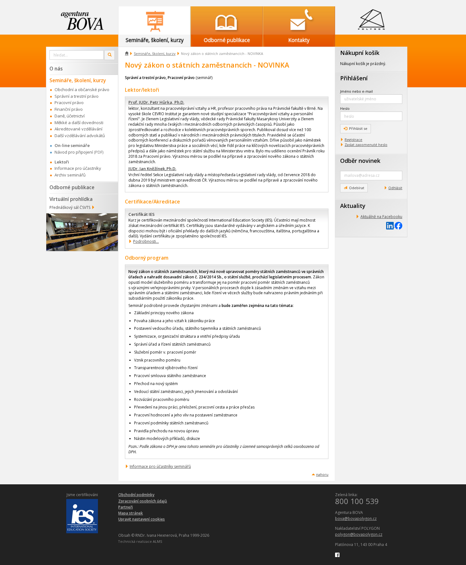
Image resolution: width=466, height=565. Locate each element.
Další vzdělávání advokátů (80, 135)
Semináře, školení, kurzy (155, 53)
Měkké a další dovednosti (79, 122)
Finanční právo (69, 109)
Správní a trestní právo (77, 96)
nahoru (322, 474)
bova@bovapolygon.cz (356, 518)
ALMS (157, 541)
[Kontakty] (299, 20)
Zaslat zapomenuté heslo (366, 144)
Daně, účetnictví (70, 116)
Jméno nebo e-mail (356, 91)
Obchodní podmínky (136, 494)
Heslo (345, 108)
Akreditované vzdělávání (78, 129)
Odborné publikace (71, 187)
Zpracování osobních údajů (142, 501)
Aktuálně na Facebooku (381, 216)
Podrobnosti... (146, 241)
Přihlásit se (358, 128)
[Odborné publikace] (227, 20)
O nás (56, 68)
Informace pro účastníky (78, 168)
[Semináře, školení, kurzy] (154, 20)
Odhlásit (395, 187)
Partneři (125, 507)
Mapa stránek (130, 513)
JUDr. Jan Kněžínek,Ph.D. (152, 168)
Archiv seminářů (70, 175)
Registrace (353, 139)
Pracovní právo (69, 102)
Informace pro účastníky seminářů (160, 466)
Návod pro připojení (74, 152)
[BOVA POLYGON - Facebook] (337, 554)
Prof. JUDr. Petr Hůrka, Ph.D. (156, 102)
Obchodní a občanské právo (82, 89)
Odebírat (356, 187)
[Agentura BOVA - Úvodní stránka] (82, 20)
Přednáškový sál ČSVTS (69, 207)
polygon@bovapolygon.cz (358, 534)
